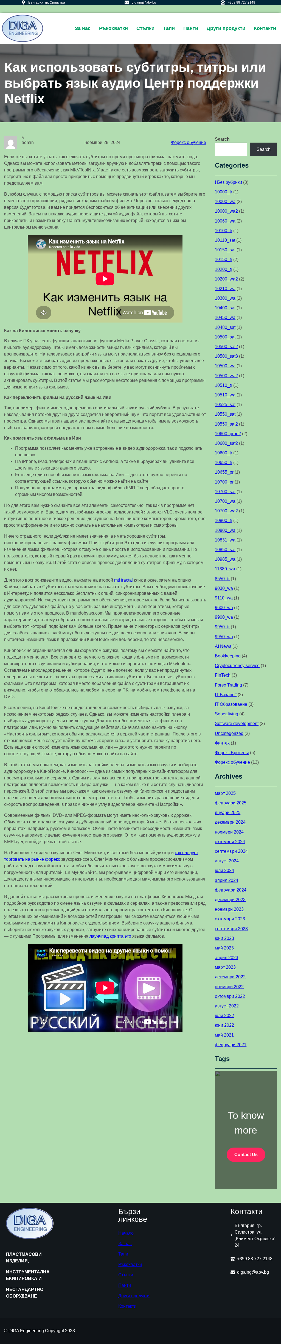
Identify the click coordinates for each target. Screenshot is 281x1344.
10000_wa (225, 201)
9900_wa (224, 617)
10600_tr (223, 453)
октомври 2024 (230, 841)
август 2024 (227, 861)
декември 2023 (230, 899)
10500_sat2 (226, 346)
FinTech (223, 675)
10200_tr (223, 269)
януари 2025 (227, 812)
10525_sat (225, 404)
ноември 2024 (229, 832)
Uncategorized (229, 733)
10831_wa (225, 540)
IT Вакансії (226, 694)
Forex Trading (228, 685)
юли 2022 (224, 1015)
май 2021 (224, 1035)
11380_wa (225, 569)
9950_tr (222, 626)
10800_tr (223, 520)
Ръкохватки (130, 1264)
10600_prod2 (228, 433)
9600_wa (224, 607)
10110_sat (225, 240)
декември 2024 (230, 822)
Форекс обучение (188, 142)
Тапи (123, 1254)
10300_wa (225, 298)
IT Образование (231, 704)
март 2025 (225, 793)
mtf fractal (123, 580)
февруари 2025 (230, 803)
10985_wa (225, 559)
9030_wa (224, 588)
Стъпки (125, 1275)
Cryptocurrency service (237, 665)
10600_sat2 (226, 443)
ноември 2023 (229, 909)
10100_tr (223, 230)
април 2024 (226, 880)
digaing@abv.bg (144, 2)
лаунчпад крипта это (110, 936)
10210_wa (225, 288)
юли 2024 (224, 870)
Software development (236, 723)
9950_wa (224, 636)
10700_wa (225, 501)
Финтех (222, 743)
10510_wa (225, 395)
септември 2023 (231, 928)
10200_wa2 (226, 279)
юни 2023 (224, 938)
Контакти (127, 1306)
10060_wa (225, 221)
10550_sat (225, 414)
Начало (126, 1233)
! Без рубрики (228, 182)
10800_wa (225, 530)
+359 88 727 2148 (241, 2)
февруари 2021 (230, 1044)
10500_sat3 (226, 356)
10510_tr (223, 385)
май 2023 (224, 948)
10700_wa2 (226, 511)
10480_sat (225, 327)
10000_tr (223, 192)
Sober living (226, 714)
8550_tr (222, 578)
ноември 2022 (229, 986)
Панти (124, 1285)
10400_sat (225, 308)
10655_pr (224, 472)
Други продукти (134, 1295)
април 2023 (226, 957)
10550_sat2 (226, 424)
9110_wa (224, 598)
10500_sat (225, 337)
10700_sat (225, 491)
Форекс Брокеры (232, 752)
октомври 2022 (230, 996)
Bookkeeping (228, 656)
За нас (125, 1243)
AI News (223, 646)
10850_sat (225, 549)
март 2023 (225, 967)
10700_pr (224, 482)
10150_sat (225, 250)
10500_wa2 (226, 375)
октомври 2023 (230, 919)
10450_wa (225, 317)
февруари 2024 (230, 890)
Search (222, 139)
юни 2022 (224, 1025)
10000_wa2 (226, 211)
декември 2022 (230, 976)
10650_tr (223, 462)
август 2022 (227, 1006)
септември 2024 (231, 851)
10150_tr (223, 259)
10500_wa (225, 365)
